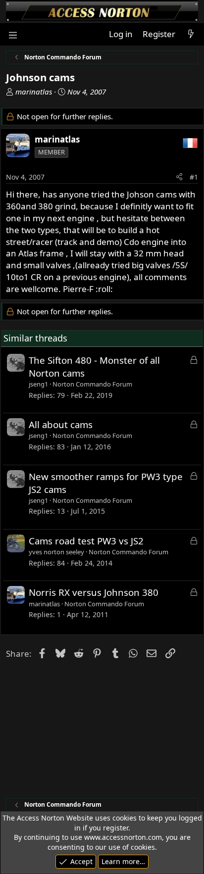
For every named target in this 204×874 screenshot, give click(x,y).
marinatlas (33, 92)
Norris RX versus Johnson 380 (93, 592)
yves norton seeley (56, 551)
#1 (194, 177)
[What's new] (190, 34)
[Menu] (12, 34)
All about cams (61, 424)
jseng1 (38, 384)
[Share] (179, 177)
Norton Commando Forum (92, 384)
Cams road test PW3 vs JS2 (86, 540)
